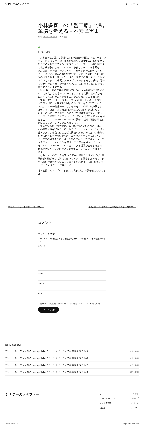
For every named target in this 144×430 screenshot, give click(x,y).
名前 (40, 273)
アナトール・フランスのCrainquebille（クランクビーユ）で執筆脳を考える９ (46, 351)
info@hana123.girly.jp (50, 37)
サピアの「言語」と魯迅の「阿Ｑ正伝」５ (26, 206)
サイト (40, 294)
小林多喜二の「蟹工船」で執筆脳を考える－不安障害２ (112, 206)
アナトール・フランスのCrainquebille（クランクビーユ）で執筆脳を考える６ (46, 372)
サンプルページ (132, 3)
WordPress (135, 424)
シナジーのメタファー (17, 3)
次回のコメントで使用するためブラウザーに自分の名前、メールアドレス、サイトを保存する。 (71, 304)
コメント (42, 246)
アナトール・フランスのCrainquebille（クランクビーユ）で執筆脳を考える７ (46, 365)
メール (41, 284)
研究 (65, 37)
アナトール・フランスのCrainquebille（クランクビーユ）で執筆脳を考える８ (46, 358)
